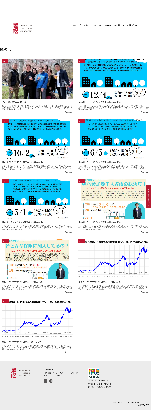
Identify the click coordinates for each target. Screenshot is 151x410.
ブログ (93, 25)
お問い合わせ (133, 25)
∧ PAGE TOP (143, 405)
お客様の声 (119, 25)
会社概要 (84, 25)
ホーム (74, 25)
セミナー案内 (105, 25)
